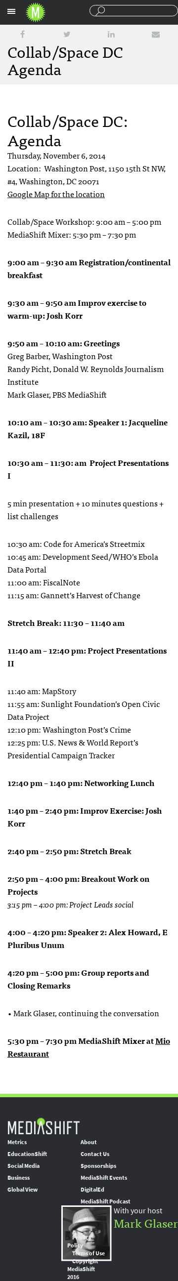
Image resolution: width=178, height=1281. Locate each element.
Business (18, 1178)
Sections (11, 11)
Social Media (23, 1166)
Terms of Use (88, 1253)
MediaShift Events (104, 1178)
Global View (22, 1190)
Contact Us (95, 1154)
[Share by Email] (156, 34)
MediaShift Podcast (106, 1201)
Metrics (17, 1142)
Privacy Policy (79, 1241)
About (89, 1142)
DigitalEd (92, 1190)
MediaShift (43, 1125)
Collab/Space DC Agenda (65, 59)
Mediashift (35, 12)
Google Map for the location (56, 193)
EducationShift (27, 1154)
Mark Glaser (146, 1222)
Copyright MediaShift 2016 (82, 1269)
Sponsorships (98, 1166)
